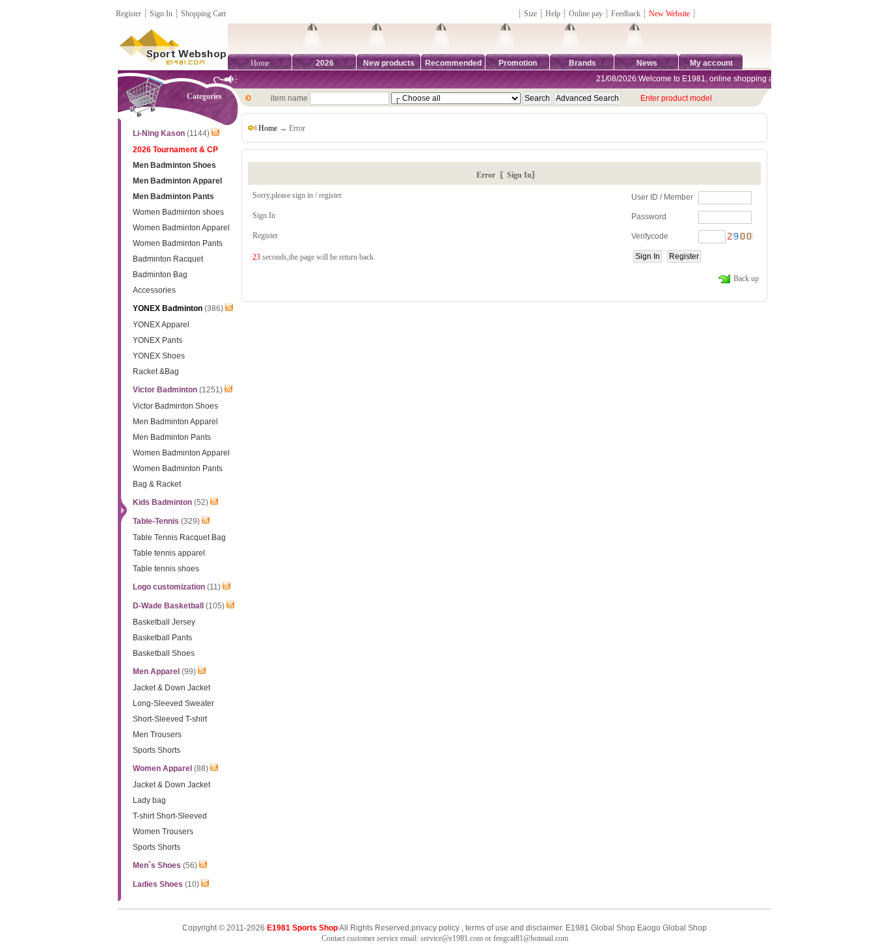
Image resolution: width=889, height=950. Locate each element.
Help (552, 13)
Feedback (626, 13)
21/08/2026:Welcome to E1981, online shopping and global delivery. (710, 78)
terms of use (486, 927)
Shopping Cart (203, 13)
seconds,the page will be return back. (314, 257)
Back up (745, 278)
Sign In (161, 13)
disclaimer (544, 927)
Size (530, 13)
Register (128, 13)
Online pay (586, 13)
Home (260, 63)
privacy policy (435, 927)
